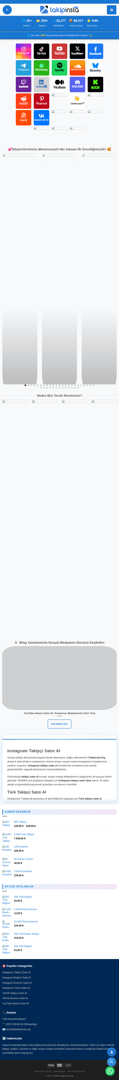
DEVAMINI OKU (59, 724)
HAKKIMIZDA (59, 1071)
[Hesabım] (111, 1052)
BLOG (49, 1071)
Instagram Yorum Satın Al (16, 988)
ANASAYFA (39, 1071)
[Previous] (6, 271)
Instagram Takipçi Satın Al (16, 972)
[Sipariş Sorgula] (111, 1062)
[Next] (112, 271)
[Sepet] (111, 9)
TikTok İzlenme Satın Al (15, 998)
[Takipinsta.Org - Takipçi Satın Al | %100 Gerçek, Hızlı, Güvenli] (59, 10)
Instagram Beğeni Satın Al (16, 977)
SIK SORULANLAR (76, 1071)
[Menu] (7, 9)
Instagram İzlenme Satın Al (17, 983)
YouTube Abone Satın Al (15, 1003)
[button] (110, 1071)
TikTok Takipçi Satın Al (14, 993)
